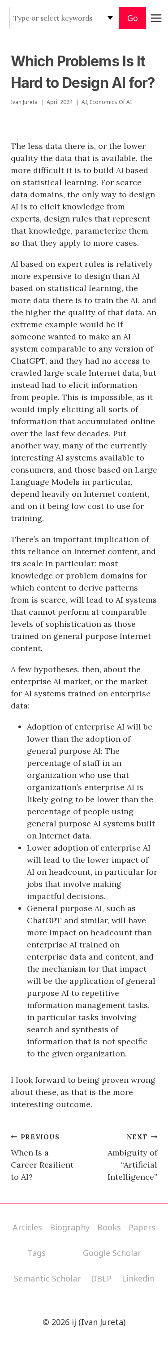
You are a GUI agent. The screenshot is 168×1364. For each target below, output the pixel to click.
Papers (142, 1227)
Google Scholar (112, 1252)
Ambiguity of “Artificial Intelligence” (132, 1157)
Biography (70, 1227)
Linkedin (138, 1278)
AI (84, 102)
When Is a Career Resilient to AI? (42, 1157)
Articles (27, 1227)
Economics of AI (111, 102)
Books (109, 1227)
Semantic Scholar (47, 1278)
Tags (36, 1252)
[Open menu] (156, 18)
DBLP (101, 1278)
